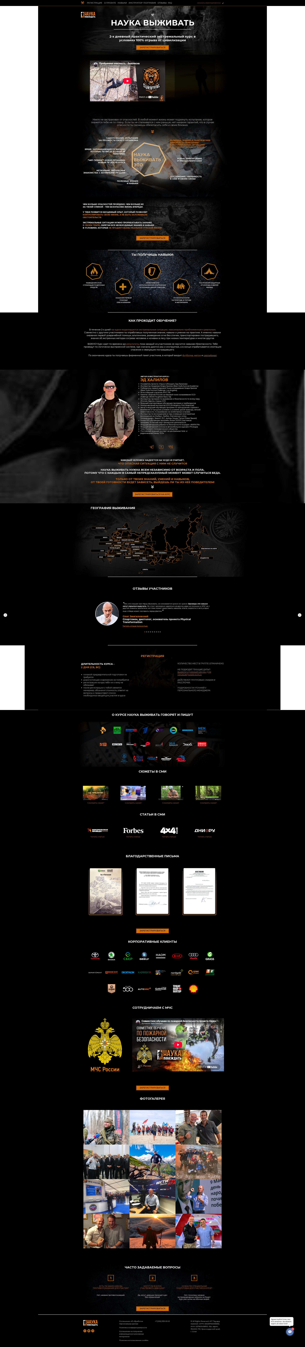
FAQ (170, 3)
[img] (169, 830)
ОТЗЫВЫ (162, 3)
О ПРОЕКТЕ (110, 3)
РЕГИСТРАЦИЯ (94, 3)
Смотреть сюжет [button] (95, 803)
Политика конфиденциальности (133, 1327)
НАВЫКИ (122, 3)
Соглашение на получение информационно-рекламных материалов (131, 1334)
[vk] (84, 1330)
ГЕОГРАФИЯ (149, 3)
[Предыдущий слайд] (5, 615)
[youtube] (88, 1330)
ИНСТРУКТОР (135, 3)
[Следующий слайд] (299, 615)
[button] (187, 355)
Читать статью (97, 837)
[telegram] (92, 1330)
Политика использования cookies (133, 1340)
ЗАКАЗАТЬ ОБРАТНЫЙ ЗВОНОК (209, 3)
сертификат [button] (210, 355)
